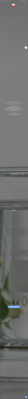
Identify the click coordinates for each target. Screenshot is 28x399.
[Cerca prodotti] (26, 47)
